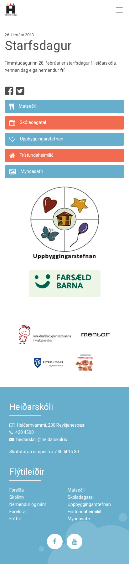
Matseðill (76, 490)
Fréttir (15, 518)
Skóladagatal (81, 497)
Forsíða (16, 490)
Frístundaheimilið (84, 511)
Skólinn (16, 497)
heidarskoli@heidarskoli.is (41, 439)
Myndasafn (79, 518)
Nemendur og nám (27, 504)
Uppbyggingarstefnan (89, 504)
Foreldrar (18, 511)
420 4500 (24, 432)
